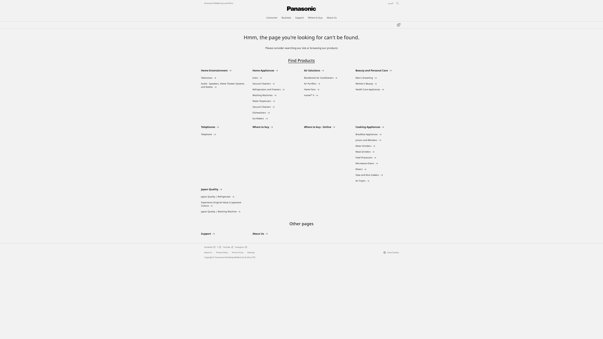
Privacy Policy (222, 252)
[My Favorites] (398, 25)
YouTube (226, 247)
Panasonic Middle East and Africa (218, 3)
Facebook (208, 247)
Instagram (239, 247)
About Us (208, 252)
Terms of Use (237, 252)
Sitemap (251, 252)
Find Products (301, 60)
